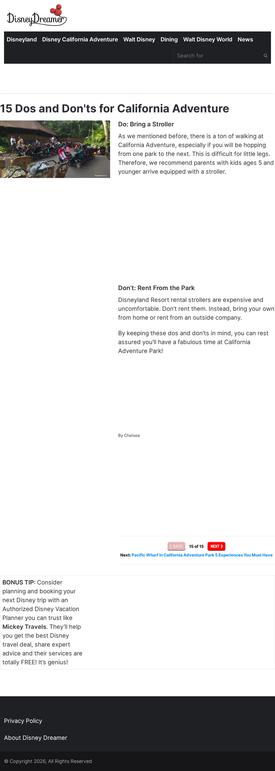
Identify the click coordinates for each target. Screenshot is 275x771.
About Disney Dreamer (35, 737)
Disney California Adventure (80, 39)
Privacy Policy (23, 720)
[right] (216, 546)
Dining (169, 39)
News (245, 39)
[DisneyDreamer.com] (37, 17)
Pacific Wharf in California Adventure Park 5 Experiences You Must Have (202, 555)
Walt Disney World (207, 39)
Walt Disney (139, 39)
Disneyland (22, 39)
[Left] (177, 546)
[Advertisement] (196, 480)
